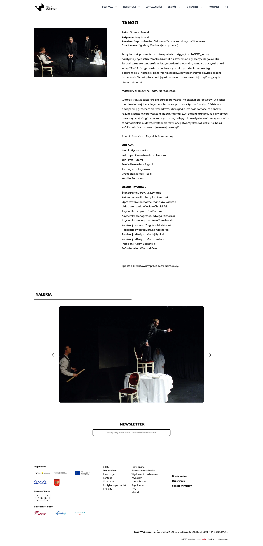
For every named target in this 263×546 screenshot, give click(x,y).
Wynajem (137, 477)
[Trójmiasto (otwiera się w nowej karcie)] (62, 513)
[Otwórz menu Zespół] (179, 7)
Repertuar (129, 7)
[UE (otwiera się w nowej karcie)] (82, 473)
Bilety (106, 466)
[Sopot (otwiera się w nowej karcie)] (42, 482)
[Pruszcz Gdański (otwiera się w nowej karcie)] (62, 482)
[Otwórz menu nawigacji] (60, 7)
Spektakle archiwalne (143, 470)
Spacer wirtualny (182, 485)
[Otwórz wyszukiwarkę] (227, 7)
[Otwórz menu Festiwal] (116, 7)
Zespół (172, 7)
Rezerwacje (179, 480)
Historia (136, 492)
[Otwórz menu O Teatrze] (201, 7)
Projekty (107, 488)
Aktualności (154, 7)
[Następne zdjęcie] (210, 355)
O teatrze (108, 481)
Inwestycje (109, 474)
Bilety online (179, 476)
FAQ (134, 488)
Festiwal (107, 7)
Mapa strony (223, 539)
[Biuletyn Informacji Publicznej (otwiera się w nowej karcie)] (203, 539)
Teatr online (138, 466)
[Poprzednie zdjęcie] (52, 355)
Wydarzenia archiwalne (145, 474)
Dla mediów (109, 470)
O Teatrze (192, 7)
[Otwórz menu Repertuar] (139, 7)
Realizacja (212, 539)
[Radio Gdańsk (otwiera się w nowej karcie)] (82, 513)
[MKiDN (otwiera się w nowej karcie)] (62, 473)
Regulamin (138, 485)
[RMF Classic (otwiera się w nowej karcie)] (42, 513)
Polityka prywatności (114, 485)
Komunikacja (139, 481)
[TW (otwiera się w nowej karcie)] (42, 473)
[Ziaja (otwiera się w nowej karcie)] (42, 498)
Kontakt (214, 7)
